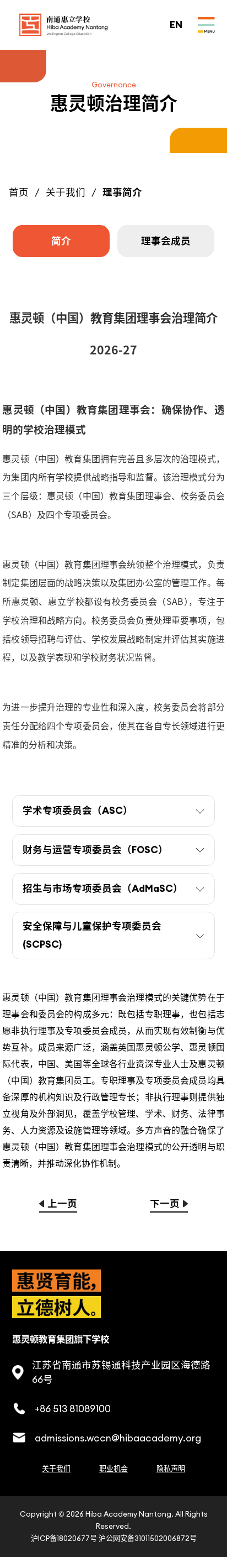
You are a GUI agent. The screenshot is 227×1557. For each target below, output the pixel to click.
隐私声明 (170, 1469)
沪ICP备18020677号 (64, 1538)
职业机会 (113, 1469)
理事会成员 (166, 241)
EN (176, 25)
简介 (61, 241)
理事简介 (122, 192)
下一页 (165, 1203)
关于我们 (65, 192)
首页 (19, 192)
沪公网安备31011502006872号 (148, 1538)
